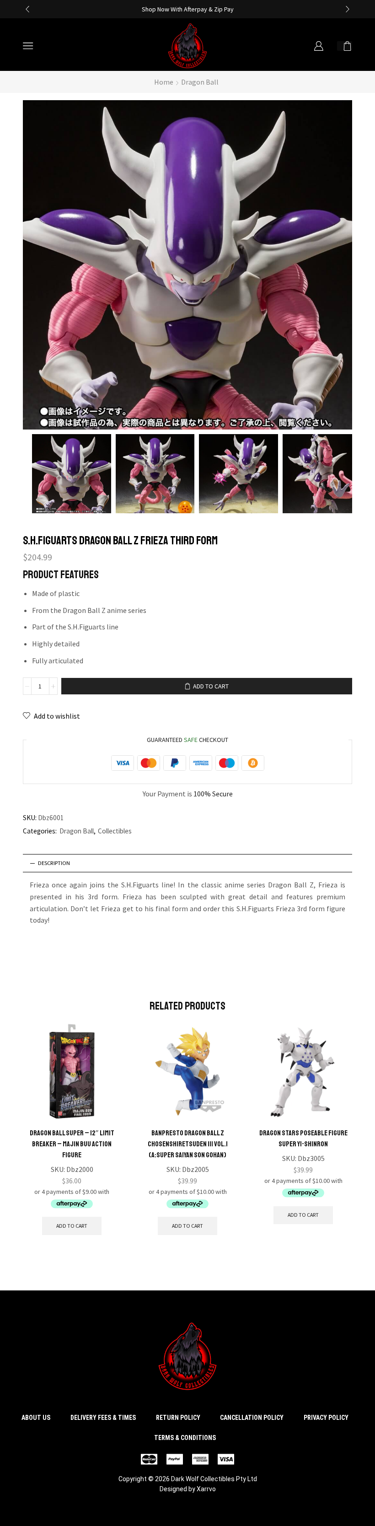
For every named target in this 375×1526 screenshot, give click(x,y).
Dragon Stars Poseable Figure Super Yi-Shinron (303, 1138)
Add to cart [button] (71, 1225)
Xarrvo (206, 1489)
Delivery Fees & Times (103, 1417)
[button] (27, 9)
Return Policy (178, 1417)
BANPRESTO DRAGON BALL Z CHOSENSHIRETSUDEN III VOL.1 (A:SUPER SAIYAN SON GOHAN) (188, 1144)
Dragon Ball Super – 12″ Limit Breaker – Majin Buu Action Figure (72, 1144)
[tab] (187, 863)
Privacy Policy (326, 1417)
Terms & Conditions (185, 1437)
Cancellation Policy (252, 1417)
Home (163, 81)
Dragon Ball (200, 81)
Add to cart (211, 686)
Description (54, 863)
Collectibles (115, 831)
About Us (35, 1417)
